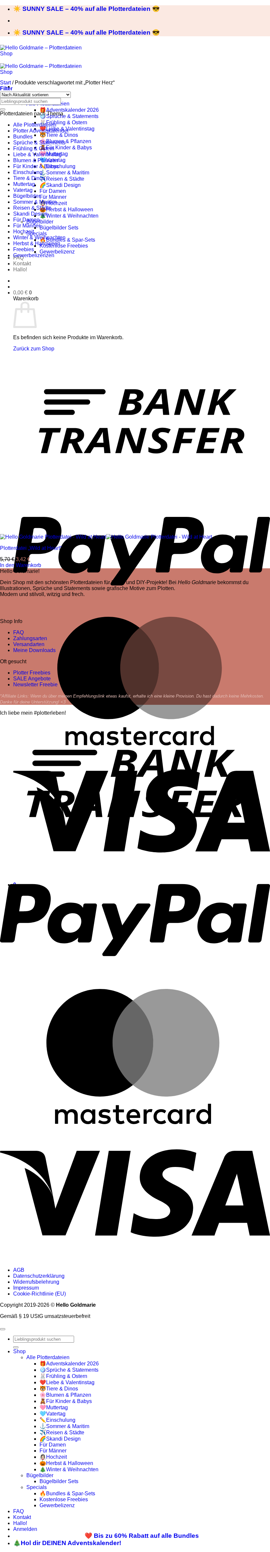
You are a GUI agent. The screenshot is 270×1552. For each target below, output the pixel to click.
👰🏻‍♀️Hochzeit (53, 1457)
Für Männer (53, 197)
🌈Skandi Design (60, 185)
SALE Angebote (32, 678)
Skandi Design (30, 214)
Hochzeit (23, 231)
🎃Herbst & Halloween (66, 209)
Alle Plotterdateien (34, 125)
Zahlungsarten (30, 638)
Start (5, 82)
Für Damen (53, 191)
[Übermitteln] (2, 109)
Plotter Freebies (31, 672)
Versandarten (28, 644)
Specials (36, 233)
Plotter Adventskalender (41, 131)
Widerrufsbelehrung (36, 1282)
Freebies (23, 249)
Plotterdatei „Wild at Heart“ (31, 548)
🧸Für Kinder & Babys (66, 147)
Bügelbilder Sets (59, 227)
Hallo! (20, 269)
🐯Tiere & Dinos (59, 135)
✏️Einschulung (57, 1420)
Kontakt (22, 263)
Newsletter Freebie (35, 684)
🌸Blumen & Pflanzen (65, 1395)
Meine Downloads (34, 650)
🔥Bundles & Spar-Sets (67, 240)
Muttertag (24, 184)
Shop (19, 1351)
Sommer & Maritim (34, 202)
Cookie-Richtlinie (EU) (39, 1294)
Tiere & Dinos (29, 178)
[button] (22, 292)
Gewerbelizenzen (33, 255)
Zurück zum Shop (33, 348)
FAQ (18, 632)
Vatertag (23, 190)
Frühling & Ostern (33, 148)
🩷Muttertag (54, 1407)
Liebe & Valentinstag (37, 154)
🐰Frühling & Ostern (63, 122)
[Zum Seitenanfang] (2, 1329)
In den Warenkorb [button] (20, 565)
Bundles (23, 136)
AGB (18, 1270)
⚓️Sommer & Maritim (64, 172)
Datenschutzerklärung (39, 1276)
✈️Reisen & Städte (62, 179)
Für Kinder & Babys (36, 166)
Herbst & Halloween (36, 243)
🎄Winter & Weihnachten (69, 216)
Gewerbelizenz (57, 251)
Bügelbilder (39, 221)
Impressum (26, 1288)
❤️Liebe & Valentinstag (67, 1382)
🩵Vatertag (53, 1414)
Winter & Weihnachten (39, 237)
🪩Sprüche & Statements (69, 116)
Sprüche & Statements (39, 142)
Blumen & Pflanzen (35, 160)
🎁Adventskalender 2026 (69, 110)
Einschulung (27, 172)
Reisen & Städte (32, 208)
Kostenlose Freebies (64, 246)
